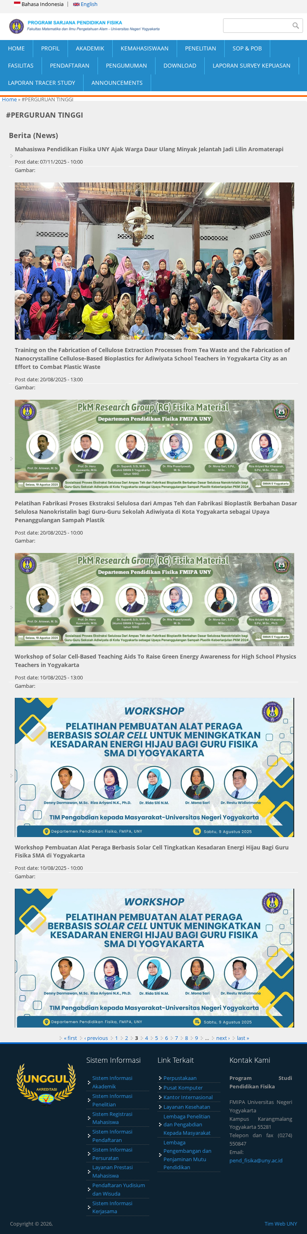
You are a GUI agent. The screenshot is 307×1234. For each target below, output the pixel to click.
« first (70, 1038)
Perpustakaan (180, 1078)
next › (223, 1038)
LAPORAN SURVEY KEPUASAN (252, 65)
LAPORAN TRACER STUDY (41, 82)
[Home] (77, 26)
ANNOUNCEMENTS (117, 82)
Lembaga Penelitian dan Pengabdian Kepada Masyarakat (187, 1125)
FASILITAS (21, 65)
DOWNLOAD (179, 65)
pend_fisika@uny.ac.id (256, 1160)
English (89, 4)
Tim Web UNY (281, 1223)
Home (9, 99)
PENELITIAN (200, 48)
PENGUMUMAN (126, 65)
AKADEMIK (90, 48)
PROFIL (50, 48)
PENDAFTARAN (70, 65)
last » (243, 1038)
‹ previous (96, 1038)
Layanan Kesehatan (186, 1106)
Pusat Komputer (183, 1087)
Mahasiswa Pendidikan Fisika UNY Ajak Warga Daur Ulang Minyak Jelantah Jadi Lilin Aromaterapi (149, 149)
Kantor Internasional (188, 1097)
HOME (16, 48)
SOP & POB (247, 48)
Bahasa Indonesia (42, 4)
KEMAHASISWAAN (145, 48)
